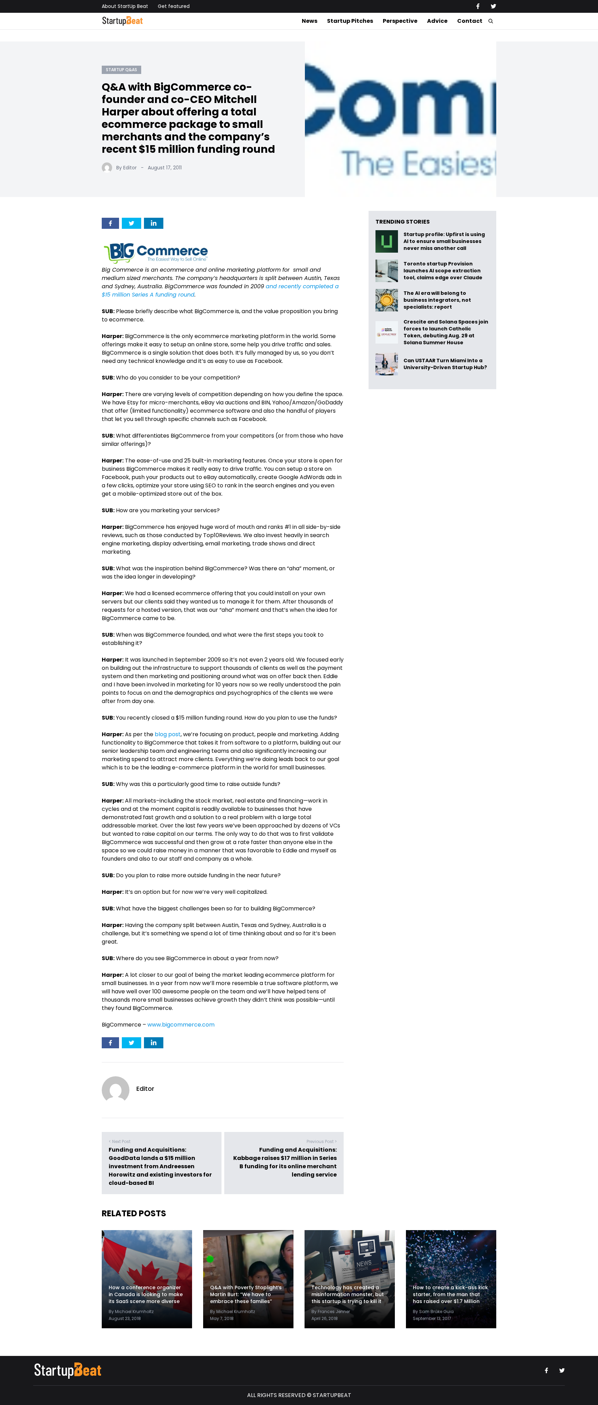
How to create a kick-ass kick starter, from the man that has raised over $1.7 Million (450, 1294)
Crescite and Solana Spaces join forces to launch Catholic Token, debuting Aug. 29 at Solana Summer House (446, 332)
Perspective (400, 21)
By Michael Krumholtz (131, 1311)
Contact (469, 21)
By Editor (126, 167)
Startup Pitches (350, 21)
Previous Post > (322, 1141)
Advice (437, 21)
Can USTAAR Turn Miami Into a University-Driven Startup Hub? (445, 364)
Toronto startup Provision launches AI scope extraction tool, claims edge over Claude (443, 271)
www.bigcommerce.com (181, 1025)
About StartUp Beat (125, 6)
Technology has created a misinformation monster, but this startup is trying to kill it (347, 1294)
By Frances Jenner (330, 1311)
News (309, 21)
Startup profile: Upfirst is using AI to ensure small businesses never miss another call (444, 241)
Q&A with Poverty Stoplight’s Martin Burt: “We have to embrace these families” (246, 1294)
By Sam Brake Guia (433, 1311)
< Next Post (119, 1141)
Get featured (174, 6)
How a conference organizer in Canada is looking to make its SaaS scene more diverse (146, 1294)
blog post (168, 734)
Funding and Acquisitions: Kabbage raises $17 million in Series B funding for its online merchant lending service (285, 1162)
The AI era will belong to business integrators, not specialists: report (437, 300)
